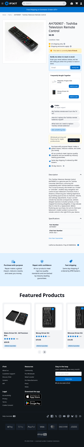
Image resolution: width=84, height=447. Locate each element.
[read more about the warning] (78, 245)
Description (53, 175)
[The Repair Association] (80, 416)
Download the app (32, 391)
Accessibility (6, 395)
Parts (10, 15)
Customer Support (8, 374)
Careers (5, 380)
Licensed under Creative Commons (47, 441)
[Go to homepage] (12, 3)
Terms (4, 402)
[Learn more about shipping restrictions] (64, 44)
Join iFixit (73, 140)
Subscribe (68, 379)
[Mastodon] (68, 416)
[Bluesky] (72, 416)
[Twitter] (56, 416)
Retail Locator (29, 377)
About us (5, 370)
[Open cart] (77, 3)
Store (4, 15)
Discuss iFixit (6, 377)
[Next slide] (44, 352)
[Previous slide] (39, 352)
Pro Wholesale (30, 374)
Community (29, 370)
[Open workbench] (72, 3)
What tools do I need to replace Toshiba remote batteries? (62, 125)
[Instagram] (60, 416)
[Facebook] (52, 416)
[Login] (81, 3)
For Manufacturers (31, 380)
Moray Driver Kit (63, 91)
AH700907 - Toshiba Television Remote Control (30, 15)
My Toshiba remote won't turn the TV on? (64, 112)
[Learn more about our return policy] (63, 166)
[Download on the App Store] (33, 396)
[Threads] (76, 416)
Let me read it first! (63, 383)
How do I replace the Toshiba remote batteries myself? (64, 119)
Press (26, 383)
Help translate (7, 416)
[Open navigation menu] (2, 3)
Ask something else (58, 130)
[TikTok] (48, 416)
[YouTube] (64, 416)
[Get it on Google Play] (33, 403)
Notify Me (75, 67)
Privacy (4, 399)
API (3, 383)
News (27, 387)
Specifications (54, 218)
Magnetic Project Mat (64, 81)
